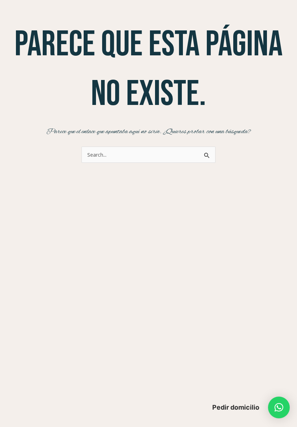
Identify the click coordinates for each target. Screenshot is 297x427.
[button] (279, 407)
